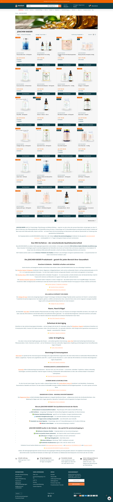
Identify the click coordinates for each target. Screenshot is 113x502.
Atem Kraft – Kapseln (83, 114)
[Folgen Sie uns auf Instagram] (51, 496)
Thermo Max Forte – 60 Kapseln (24, 54)
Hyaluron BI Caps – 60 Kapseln (24, 208)
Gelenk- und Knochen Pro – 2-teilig (66, 85)
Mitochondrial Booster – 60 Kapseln (45, 85)
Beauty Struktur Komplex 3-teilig (86, 54)
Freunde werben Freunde (57, 485)
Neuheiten (26, 9)
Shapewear (57, 9)
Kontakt (53, 474)
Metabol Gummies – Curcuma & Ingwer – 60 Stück (86, 208)
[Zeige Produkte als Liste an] (95, 34)
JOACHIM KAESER (23, 13)
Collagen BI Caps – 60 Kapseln (24, 145)
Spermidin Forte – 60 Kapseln (44, 145)
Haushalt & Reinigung (65, 9)
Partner (35, 482)
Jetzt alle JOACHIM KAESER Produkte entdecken (57, 448)
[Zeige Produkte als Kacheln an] (93, 34)
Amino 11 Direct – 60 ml (42, 114)
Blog (92, 9)
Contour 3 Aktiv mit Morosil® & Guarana (44, 177)
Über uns (35, 474)
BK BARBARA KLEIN (76, 445)
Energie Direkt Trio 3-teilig (43, 54)
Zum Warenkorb (46, 65)
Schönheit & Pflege (38, 9)
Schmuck (50, 9)
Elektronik (73, 9)
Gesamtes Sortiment (87, 9)
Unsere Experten (37, 486)
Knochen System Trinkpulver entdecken (57, 284)
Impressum (18, 480)
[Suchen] (59, 6)
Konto (75, 6)
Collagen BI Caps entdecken (57, 303)
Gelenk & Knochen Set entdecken (57, 289)
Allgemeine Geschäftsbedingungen (21, 483)
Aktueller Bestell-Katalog (21, 474)
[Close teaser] (106, 495)
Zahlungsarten (54, 480)
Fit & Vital (31, 9)
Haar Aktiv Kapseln (62, 145)
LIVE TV (35, 480)
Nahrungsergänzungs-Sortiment (54, 445)
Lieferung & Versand (56, 478)
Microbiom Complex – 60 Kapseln (66, 114)
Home (16, 13)
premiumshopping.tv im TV (39, 477)
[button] (109, 498)
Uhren (46, 9)
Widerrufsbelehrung (20, 478)
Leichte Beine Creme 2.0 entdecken (57, 390)
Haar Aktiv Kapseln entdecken (57, 318)
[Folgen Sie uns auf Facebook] (48, 496)
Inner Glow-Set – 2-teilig (84, 145)
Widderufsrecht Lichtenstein (19, 487)
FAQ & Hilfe (53, 476)
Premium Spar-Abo (55, 483)
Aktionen (79, 9)
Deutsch (17, 493)
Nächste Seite (91, 220)
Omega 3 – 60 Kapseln (83, 85)
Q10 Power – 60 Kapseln (84, 176)
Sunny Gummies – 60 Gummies (24, 85)
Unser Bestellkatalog (38, 484)
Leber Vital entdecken (57, 347)
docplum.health (88, 445)
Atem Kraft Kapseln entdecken (57, 362)
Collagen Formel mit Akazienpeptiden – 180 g (67, 55)
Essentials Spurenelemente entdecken (57, 376)
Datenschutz (18, 476)
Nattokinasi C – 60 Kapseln (64, 176)
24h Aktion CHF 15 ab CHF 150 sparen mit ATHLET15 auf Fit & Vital (56, 1)
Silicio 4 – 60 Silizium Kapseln (44, 208)
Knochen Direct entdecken (57, 287)
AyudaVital (68, 445)
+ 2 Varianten (19, 61)
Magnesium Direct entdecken (57, 402)
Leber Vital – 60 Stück (22, 176)
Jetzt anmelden (76, 484)
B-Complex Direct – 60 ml (64, 208)
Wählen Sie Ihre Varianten (25, 65)
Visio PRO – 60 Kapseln (22, 114)
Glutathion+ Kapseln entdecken (57, 333)
